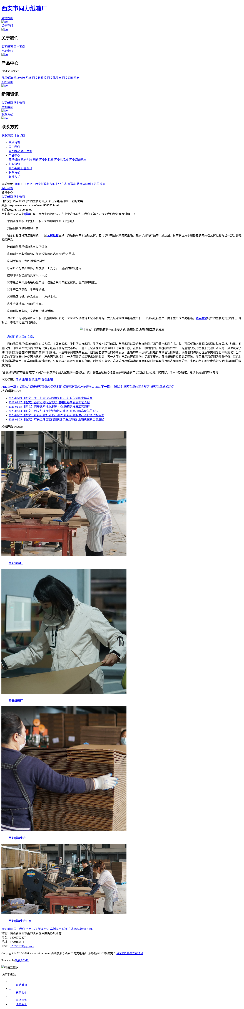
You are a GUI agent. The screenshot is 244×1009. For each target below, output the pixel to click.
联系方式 (7, 114)
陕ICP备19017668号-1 (129, 953)
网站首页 (7, 18)
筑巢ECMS (22, 960)
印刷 (18, 379)
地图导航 (19, 135)
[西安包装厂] (63, 555)
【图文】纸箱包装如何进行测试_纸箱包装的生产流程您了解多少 (56, 415)
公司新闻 (7, 102)
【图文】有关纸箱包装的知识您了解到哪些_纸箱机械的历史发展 (56, 419)
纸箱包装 (20, 77)
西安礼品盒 (54, 77)
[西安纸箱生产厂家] (63, 913)
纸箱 (29, 77)
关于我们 (7, 25)
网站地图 (80, 929)
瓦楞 (31, 379)
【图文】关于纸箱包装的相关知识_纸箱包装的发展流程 (51, 398)
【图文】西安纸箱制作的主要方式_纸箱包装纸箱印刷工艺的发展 (64, 184)
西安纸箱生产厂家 (20, 920)
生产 (38, 379)
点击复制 (57, 953)
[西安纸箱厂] (63, 692)
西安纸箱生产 (17, 838)
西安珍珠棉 (39, 77)
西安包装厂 (16, 563)
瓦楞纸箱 (7, 77)
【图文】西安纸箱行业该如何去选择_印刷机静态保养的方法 (53, 410)
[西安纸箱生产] (63, 830)
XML (89, 929)
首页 (18, 184)
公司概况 (7, 46)
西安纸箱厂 (16, 700)
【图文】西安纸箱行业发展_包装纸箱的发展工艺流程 (49, 402)
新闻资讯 (7, 82)
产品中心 (7, 50)
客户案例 (19, 46)
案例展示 (7, 107)
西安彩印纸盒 (70, 77)
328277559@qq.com (22, 946)
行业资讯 (19, 102)
